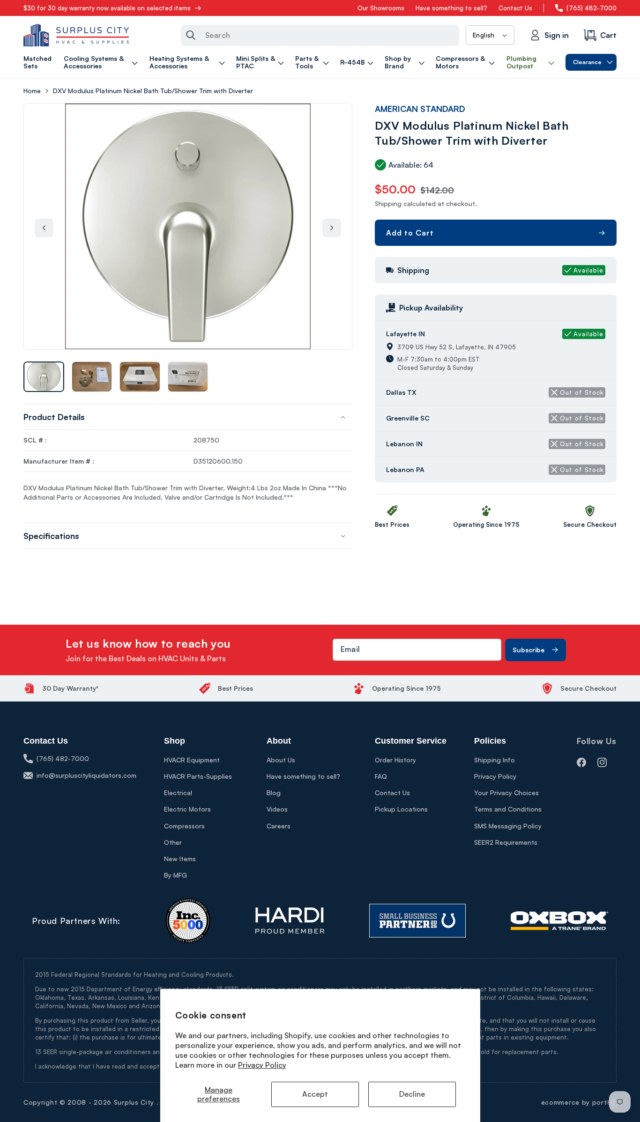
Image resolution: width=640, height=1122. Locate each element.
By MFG (175, 875)
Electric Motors (187, 809)
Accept (315, 1094)
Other (173, 842)
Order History (395, 760)
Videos (277, 809)
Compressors (184, 826)
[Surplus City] (76, 35)
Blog (274, 793)
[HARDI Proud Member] (289, 921)
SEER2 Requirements (505, 842)
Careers (278, 826)
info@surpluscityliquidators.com (86, 775)
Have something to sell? (451, 8)
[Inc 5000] (187, 920)
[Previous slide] (44, 228)
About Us (281, 760)
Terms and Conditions (508, 809)
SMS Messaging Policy (508, 826)
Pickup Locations (401, 809)
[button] (102, 62)
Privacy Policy (262, 1065)
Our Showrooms (380, 8)
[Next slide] (331, 228)
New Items (180, 859)
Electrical (178, 793)
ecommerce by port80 (579, 1102)
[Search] (190, 35)
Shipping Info (494, 760)
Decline (412, 1094)
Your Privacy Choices (506, 793)
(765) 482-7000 (591, 8)
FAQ (381, 776)
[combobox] (320, 35)
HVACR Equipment (192, 760)
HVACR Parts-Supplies (198, 776)
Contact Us (515, 8)
